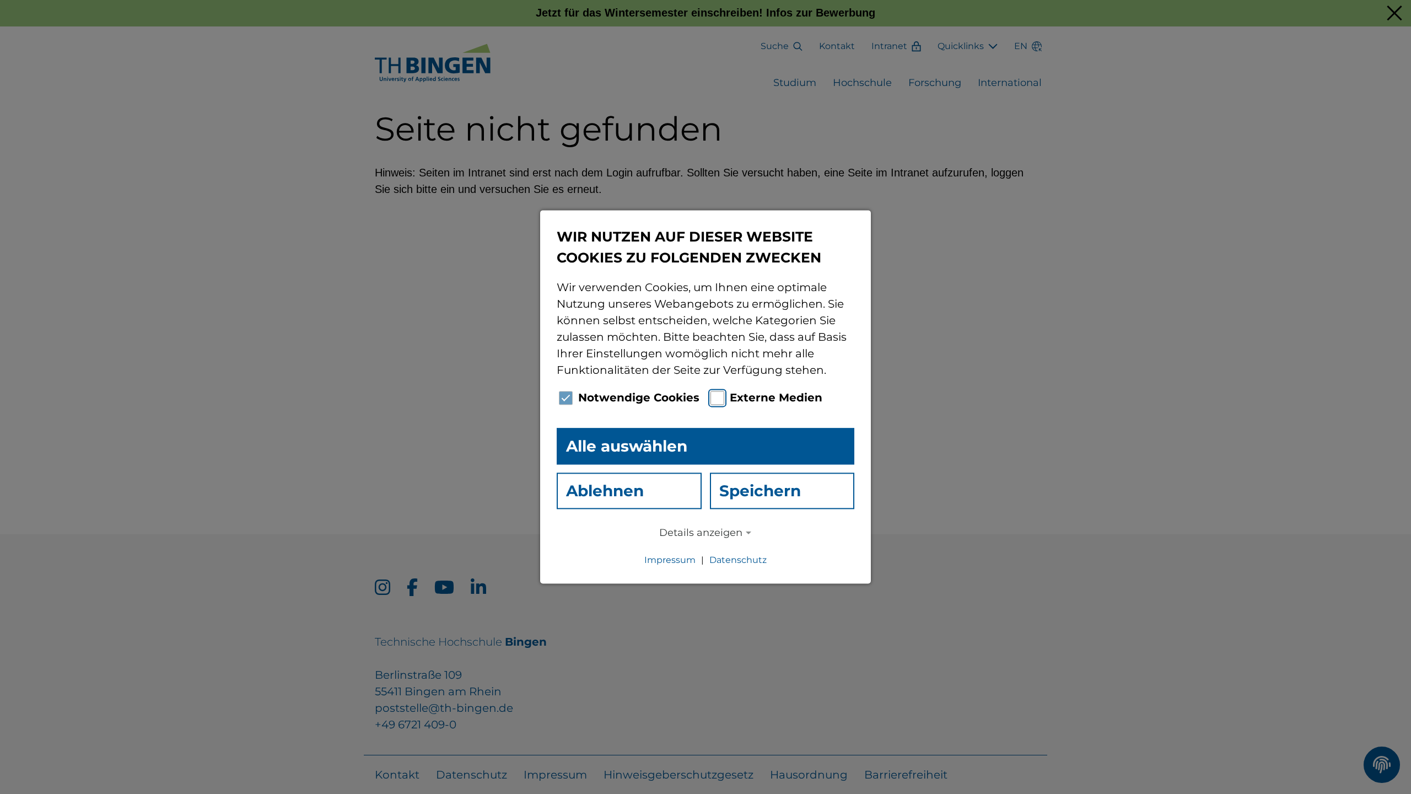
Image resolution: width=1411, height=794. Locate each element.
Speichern (760, 490)
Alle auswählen (626, 446)
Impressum (670, 560)
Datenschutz (738, 560)
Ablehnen (605, 490)
